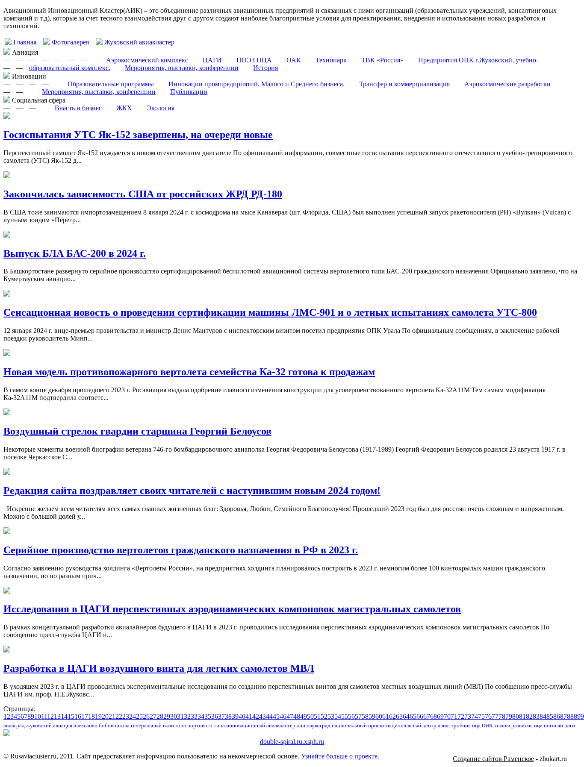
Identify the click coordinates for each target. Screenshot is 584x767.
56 (351, 716)
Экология (160, 108)
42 (255, 716)
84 (543, 716)
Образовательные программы (111, 84)
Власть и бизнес (78, 108)
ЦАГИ (212, 60)
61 (385, 716)
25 (139, 716)
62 (392, 716)
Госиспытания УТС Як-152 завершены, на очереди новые (138, 134)
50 (310, 716)
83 (536, 716)
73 (467, 716)
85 (549, 716)
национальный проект (359, 725)
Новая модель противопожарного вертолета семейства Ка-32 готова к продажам (189, 371)
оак (488, 724)
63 (399, 716)
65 (413, 716)
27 (153, 716)
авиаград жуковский (28, 725)
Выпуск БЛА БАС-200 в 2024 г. (74, 253)
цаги (569, 725)
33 (194, 716)
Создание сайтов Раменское (493, 758)
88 (570, 716)
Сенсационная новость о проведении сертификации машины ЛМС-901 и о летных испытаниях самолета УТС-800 (270, 312)
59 (372, 716)
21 (112, 716)
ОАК (293, 60)
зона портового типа (200, 725)
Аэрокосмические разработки (507, 84)
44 (269, 716)
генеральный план (153, 725)
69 (440, 716)
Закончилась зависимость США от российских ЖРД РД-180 (142, 194)
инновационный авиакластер (261, 725)
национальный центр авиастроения (429, 725)
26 (146, 716)
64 (406, 716)
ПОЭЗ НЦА (254, 60)
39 (235, 716)
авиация (63, 725)
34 (201, 716)
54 (337, 716)
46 (283, 716)
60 (378, 716)
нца (477, 725)
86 (556, 716)
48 (296, 716)
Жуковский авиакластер (139, 42)
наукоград (319, 725)
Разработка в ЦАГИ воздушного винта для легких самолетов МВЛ (158, 668)
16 (77, 716)
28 (159, 716)
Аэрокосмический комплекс (147, 60)
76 (488, 716)
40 (242, 716)
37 (221, 716)
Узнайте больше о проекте (339, 756)
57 (358, 716)
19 (98, 716)
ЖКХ (124, 108)
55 (344, 716)
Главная (24, 42)
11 (44, 716)
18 (91, 716)
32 (187, 716)
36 (214, 716)
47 (289, 716)
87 (563, 716)
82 (529, 716)
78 (501, 716)
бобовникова (115, 725)
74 (474, 716)
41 (248, 716)
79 (508, 716)
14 (64, 716)
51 (317, 716)
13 (57, 716)
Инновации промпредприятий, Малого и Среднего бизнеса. (256, 84)
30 (173, 716)
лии (302, 725)
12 (50, 716)
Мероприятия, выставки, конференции (182, 67)
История (265, 67)
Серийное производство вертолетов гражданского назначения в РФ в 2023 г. (180, 549)
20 (105, 716)
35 (207, 716)
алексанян (86, 725)
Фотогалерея (70, 42)
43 (262, 716)
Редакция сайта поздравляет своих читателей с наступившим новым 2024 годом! (191, 490)
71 (454, 716)
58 (365, 716)
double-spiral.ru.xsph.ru (292, 741)
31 (180, 716)
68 (433, 716)
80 (515, 716)
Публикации (188, 91)
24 (132, 716)
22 (118, 716)
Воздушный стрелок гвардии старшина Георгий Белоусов (137, 431)
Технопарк (331, 60)
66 (419, 716)
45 (276, 716)
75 (481, 716)
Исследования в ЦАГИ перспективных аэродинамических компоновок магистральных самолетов (232, 608)
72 (460, 716)
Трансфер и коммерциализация (404, 84)
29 (166, 716)
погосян (554, 725)
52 (324, 716)
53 (330, 716)
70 (447, 716)
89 (577, 716)
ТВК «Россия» (382, 60)
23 (125, 716)
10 (37, 716)
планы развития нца (519, 725)
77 (495, 716)
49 (303, 716)
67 (426, 716)
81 (522, 716)
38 (228, 716)
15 (71, 716)
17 (84, 716)
